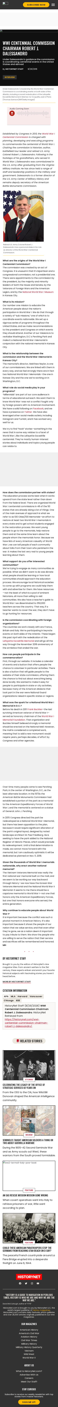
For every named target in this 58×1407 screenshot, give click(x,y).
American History (29, 1329)
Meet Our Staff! (29, 1381)
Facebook (38, 408)
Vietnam (29, 1350)
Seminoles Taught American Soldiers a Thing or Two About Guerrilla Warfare (28, 1141)
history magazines (41, 1310)
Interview (10, 77)
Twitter (28, 412)
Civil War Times (29, 1340)
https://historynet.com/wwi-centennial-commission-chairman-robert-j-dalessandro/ (26, 1023)
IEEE (18, 1000)
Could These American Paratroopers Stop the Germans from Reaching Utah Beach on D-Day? (27, 1249)
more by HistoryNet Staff (17, 981)
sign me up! (29, 1402)
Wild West (29, 1354)
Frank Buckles (34, 709)
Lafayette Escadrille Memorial (18, 641)
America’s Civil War (29, 1333)
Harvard (22, 996)
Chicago (9, 1000)
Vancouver (36, 996)
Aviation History (29, 1336)
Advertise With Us (29, 1374)
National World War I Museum (38, 292)
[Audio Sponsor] (29, 121)
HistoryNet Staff (14, 69)
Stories (29, 1079)
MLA (13, 996)
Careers (29, 1378)
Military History (29, 1343)
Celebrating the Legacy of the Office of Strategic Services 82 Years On (24, 1086)
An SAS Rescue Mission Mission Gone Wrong (25, 1195)
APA (6, 996)
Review (29, 1135)
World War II (29, 1357)
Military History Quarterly (29, 1347)
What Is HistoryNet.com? (29, 1371)
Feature (29, 1190)
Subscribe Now (36, 4)
